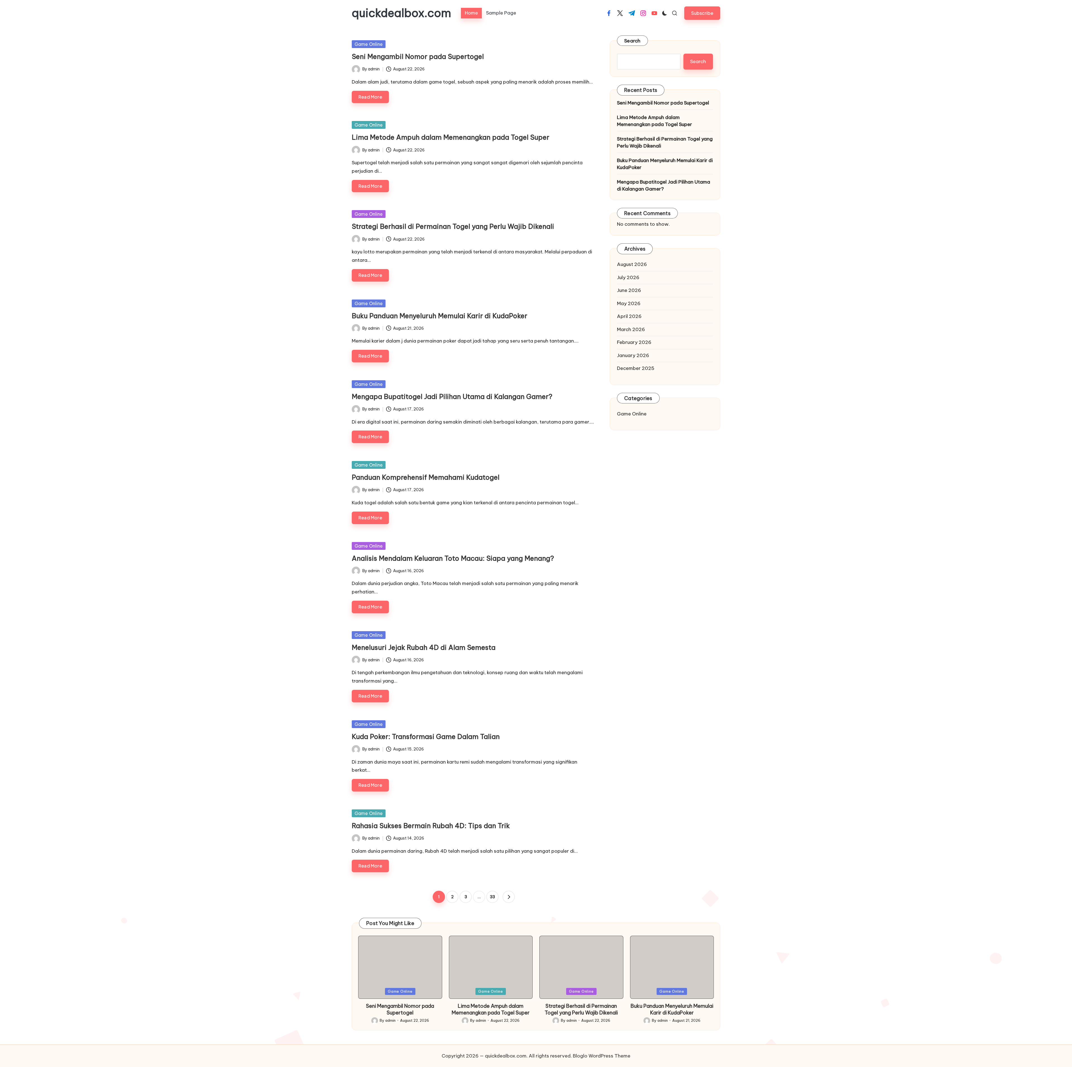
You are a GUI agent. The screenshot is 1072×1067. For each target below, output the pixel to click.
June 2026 (629, 290)
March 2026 (631, 329)
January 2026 (633, 355)
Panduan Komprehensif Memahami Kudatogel (425, 477)
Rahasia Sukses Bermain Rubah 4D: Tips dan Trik (431, 825)
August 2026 (632, 264)
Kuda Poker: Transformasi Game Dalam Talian (426, 736)
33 (492, 896)
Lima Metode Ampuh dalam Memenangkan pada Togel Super (450, 137)
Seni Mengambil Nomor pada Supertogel (418, 56)
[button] (702, 13)
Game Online (369, 44)
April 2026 (629, 316)
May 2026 (628, 303)
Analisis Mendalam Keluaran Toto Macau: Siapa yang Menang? (453, 558)
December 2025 (635, 368)
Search (632, 41)
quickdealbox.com (401, 13)
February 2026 (634, 342)
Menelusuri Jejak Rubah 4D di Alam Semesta (424, 647)
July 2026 (628, 277)
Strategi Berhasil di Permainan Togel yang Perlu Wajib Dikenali (453, 226)
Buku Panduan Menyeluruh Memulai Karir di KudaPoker (439, 316)
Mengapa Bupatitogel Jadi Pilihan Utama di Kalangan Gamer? (452, 396)
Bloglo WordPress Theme (601, 1056)
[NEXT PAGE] (508, 897)
